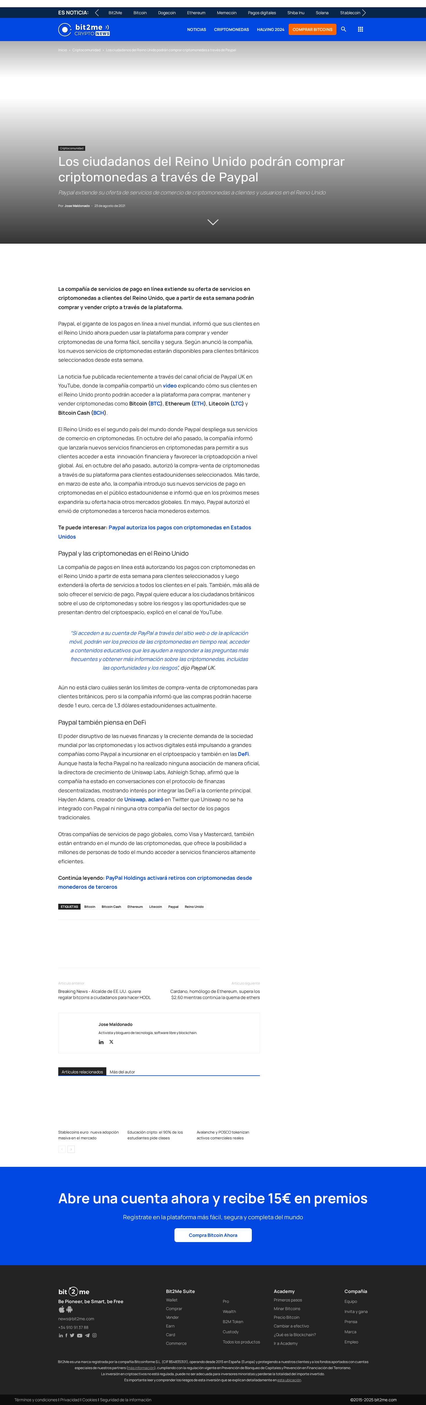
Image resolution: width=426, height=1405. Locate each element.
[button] (343, 30)
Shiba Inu (295, 12)
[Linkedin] (104, 268)
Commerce (176, 1343)
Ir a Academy (286, 1343)
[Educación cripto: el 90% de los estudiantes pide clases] (159, 1105)
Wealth (229, 1311)
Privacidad (69, 1399)
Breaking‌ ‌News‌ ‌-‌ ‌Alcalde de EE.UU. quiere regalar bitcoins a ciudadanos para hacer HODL (104, 994)
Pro (226, 1301)
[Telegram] (144, 268)
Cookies (89, 1399)
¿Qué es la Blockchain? (295, 1334)
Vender (172, 1317)
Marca (350, 1331)
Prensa (351, 1321)
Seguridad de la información (125, 1399)
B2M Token (233, 1321)
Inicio (62, 49)
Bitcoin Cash (111, 906)
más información (141, 1367)
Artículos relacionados (82, 1072)
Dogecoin (167, 12)
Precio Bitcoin (286, 1317)
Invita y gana (356, 1311)
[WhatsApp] (91, 268)
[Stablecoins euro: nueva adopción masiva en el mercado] (89, 1105)
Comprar (174, 1308)
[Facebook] (64, 268)
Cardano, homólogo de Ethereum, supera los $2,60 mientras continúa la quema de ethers (215, 994)
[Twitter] (77, 268)
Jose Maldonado (77, 205)
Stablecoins (351, 12)
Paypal (173, 906)
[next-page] (71, 1149)
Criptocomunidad (86, 49)
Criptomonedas (231, 29)
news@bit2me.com (76, 1318)
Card (170, 1334)
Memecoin (226, 12)
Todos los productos (241, 1342)
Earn (170, 1326)
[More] (158, 268)
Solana (322, 12)
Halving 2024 (271, 29)
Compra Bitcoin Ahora (213, 1235)
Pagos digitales (262, 12)
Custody (231, 1331)
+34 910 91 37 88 (73, 1327)
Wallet (172, 1300)
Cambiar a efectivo (291, 1326)
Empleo (351, 1342)
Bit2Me (115, 12)
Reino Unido (194, 906)
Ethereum (196, 12)
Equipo (351, 1301)
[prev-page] (61, 1149)
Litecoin (155, 906)
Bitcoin (140, 12)
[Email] (130, 268)
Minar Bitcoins (287, 1308)
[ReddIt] (117, 268)
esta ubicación (289, 1380)
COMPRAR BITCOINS (312, 29)
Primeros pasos (288, 1300)
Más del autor (122, 1072)
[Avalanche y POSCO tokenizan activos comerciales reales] (228, 1105)
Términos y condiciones (35, 1399)
